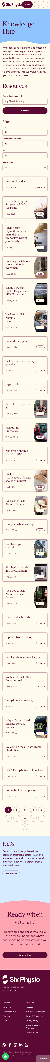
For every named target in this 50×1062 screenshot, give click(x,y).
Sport (5, 150)
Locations (6, 1007)
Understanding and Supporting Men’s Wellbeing (16, 204)
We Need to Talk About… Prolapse (15, 502)
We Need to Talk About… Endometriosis (19, 678)
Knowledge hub (9, 1011)
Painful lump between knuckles (24, 770)
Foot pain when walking (19, 524)
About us (30, 1002)
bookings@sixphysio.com (13, 987)
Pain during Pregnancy (12, 429)
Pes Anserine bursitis (17, 617)
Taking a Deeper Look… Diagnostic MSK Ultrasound (16, 291)
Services (6, 1002)
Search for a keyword (12, 96)
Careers (29, 1007)
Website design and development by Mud (18, 1055)
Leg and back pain (16, 341)
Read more (11, 873)
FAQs (4, 1020)
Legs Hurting (13, 384)
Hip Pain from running (18, 637)
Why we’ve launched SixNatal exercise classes (17, 724)
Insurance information (35, 1011)
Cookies (43, 1058)
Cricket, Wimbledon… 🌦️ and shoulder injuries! (18, 477)
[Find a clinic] (37, 4)
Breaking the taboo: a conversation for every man (17, 264)
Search (25, 110)
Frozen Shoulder (15, 181)
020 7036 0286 (9, 990)
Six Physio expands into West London (16, 569)
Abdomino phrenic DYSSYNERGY (16, 452)
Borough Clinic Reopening (20, 790)
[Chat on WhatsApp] (5, 1056)
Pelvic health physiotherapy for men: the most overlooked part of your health (16, 234)
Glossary (6, 1016)
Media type (7, 162)
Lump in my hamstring (18, 700)
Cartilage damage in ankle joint (23, 657)
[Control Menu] (45, 4)
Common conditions (11, 138)
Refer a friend (32, 1032)
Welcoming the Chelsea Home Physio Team (23, 748)
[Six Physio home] (12, 4)
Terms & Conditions (34, 1016)
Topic (5, 127)
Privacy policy (32, 1020)
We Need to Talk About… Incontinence (15, 318)
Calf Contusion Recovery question (19, 362)
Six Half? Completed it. (17, 405)
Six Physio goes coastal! (14, 545)
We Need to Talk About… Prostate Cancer (15, 594)
